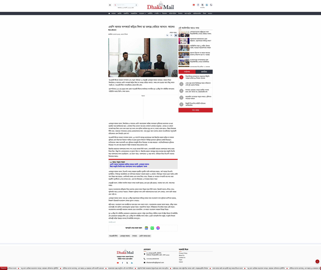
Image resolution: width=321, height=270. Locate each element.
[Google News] (146, 228)
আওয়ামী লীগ (113, 236)
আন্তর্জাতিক (134, 13)
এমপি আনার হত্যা (144, 236)
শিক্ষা (204, 13)
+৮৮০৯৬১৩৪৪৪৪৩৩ (152, 259)
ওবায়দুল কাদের (125, 236)
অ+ (167, 35)
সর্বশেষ (114, 13)
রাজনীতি (126, 13)
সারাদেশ (141, 13)
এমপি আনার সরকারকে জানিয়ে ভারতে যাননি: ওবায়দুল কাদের (129, 164)
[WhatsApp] (152, 228)
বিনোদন (164, 13)
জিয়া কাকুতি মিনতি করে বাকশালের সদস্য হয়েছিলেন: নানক (128, 166)
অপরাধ (134, 236)
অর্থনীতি (150, 13)
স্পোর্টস (157, 13)
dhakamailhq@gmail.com (155, 262)
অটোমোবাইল (197, 13)
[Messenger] (158, 228)
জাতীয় (119, 13)
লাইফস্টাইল (172, 13)
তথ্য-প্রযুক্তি (188, 13)
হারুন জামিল (129, 259)
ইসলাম (180, 13)
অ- (171, 35)
